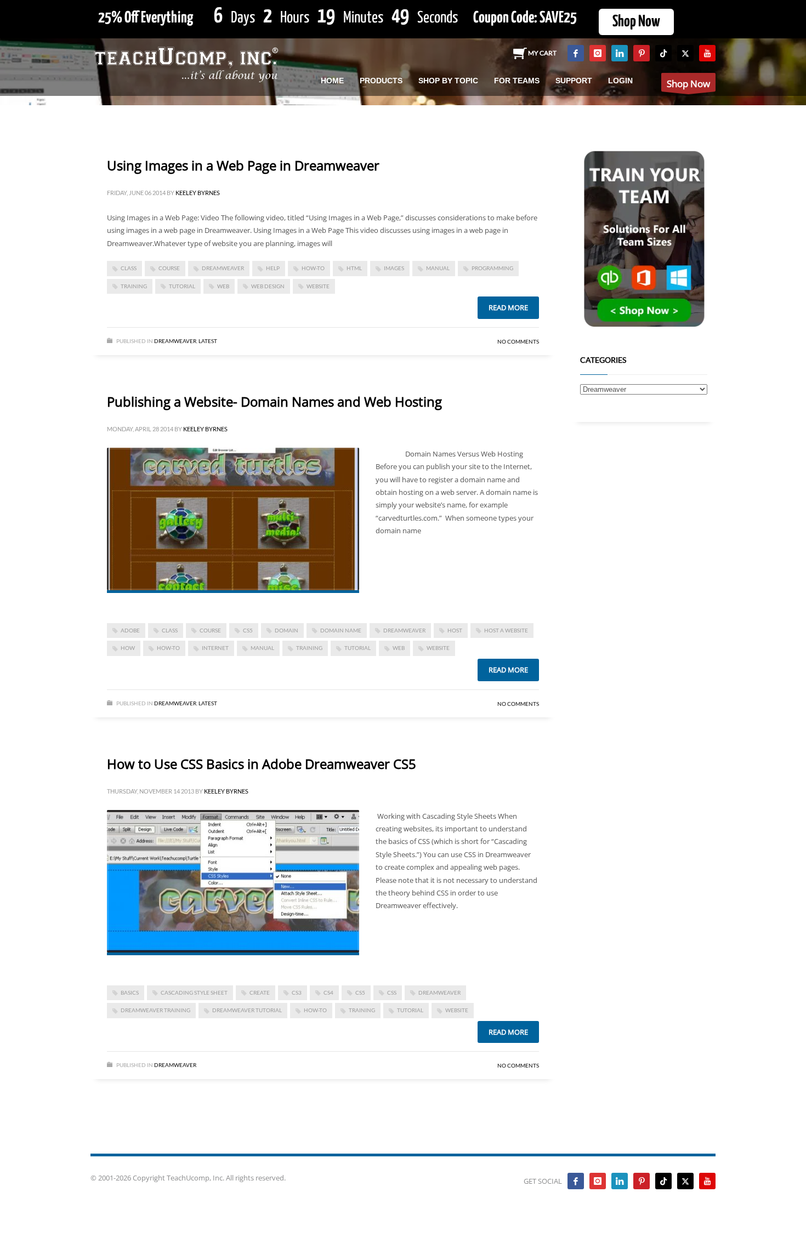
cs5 (248, 630)
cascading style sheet (194, 992)
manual (438, 268)
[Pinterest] (641, 53)
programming (492, 268)
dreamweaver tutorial (247, 1010)
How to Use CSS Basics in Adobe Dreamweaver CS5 (261, 764)
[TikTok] (663, 53)
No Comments (518, 341)
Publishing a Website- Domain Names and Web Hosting (274, 401)
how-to (313, 268)
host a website (506, 630)
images (394, 268)
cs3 (297, 992)
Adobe (130, 630)
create (259, 992)
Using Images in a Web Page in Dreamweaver (243, 165)
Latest (207, 341)
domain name (340, 630)
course (169, 268)
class (129, 268)
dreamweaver (223, 268)
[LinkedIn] (619, 53)
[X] (685, 53)
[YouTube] (707, 53)
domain (286, 630)
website (318, 286)
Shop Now (636, 22)
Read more (508, 307)
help (273, 268)
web (223, 286)
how (128, 647)
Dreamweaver (175, 341)
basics (130, 992)
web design (268, 286)
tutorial (182, 286)
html (354, 268)
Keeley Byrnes (197, 192)
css (391, 992)
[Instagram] (597, 53)
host (454, 630)
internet (215, 647)
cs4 (328, 992)
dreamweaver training (155, 1010)
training (134, 286)
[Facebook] (575, 53)
